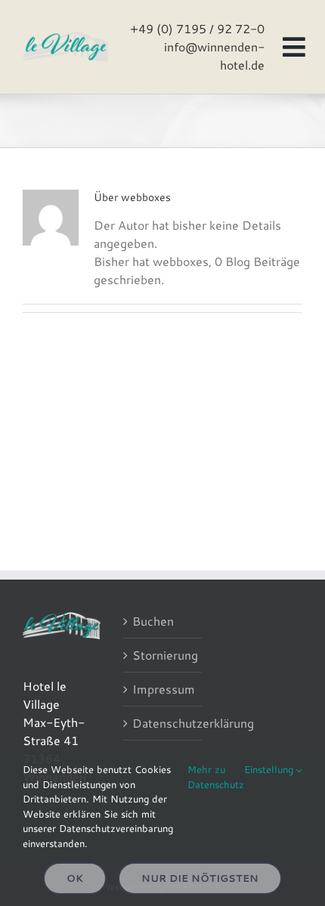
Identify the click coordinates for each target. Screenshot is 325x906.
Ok (75, 878)
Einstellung (270, 769)
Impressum (162, 688)
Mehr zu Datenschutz (215, 776)
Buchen (153, 620)
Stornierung (162, 654)
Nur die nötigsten (199, 878)
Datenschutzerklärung (162, 722)
